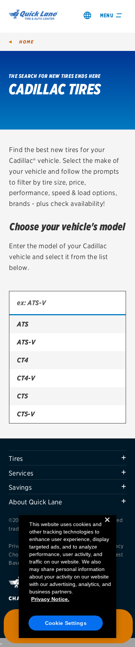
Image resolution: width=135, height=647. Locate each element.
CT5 (22, 396)
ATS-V (26, 342)
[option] (67, 324)
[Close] (107, 525)
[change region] (87, 15)
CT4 (22, 360)
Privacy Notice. (50, 599)
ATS (22, 324)
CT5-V (25, 414)
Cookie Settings (66, 623)
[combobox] (67, 303)
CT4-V (26, 378)
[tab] (67, 458)
